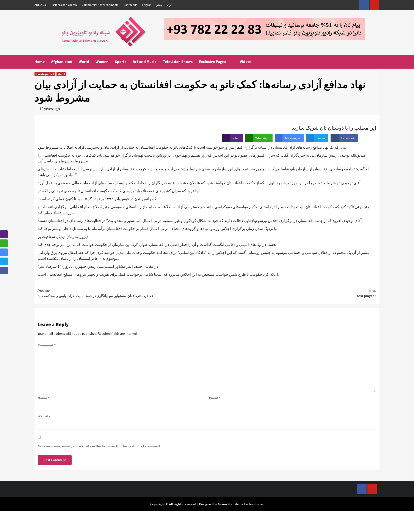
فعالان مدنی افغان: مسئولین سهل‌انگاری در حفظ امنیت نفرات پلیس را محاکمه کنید (95, 293)
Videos (245, 61)
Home (39, 61)
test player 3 (366, 293)
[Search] (377, 61)
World (84, 61)
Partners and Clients (64, 5)
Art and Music (144, 61)
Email (214, 398)
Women (102, 61)
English (146, 5)
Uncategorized (45, 74)
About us (40, 5)
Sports (120, 61)
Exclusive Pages (212, 61)
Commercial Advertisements (100, 5)
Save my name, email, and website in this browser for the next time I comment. (99, 446)
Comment (47, 345)
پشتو (159, 5)
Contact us (130, 5)
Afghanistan (61, 61)
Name (43, 398)
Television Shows (178, 61)
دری (169, 5)
